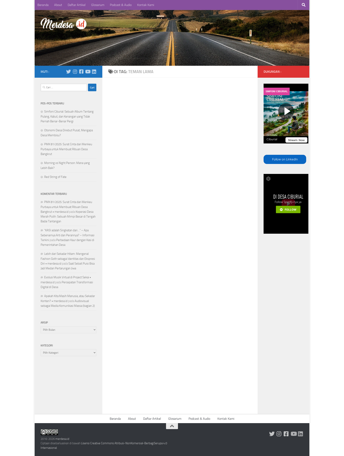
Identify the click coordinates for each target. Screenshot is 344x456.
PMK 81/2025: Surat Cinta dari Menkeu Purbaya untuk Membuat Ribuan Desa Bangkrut (66, 149)
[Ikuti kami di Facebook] (81, 71)
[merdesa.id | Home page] (64, 24)
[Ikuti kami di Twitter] (68, 71)
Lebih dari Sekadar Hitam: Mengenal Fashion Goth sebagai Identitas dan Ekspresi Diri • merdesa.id (68, 258)
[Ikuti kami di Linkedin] (94, 71)
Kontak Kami (145, 5)
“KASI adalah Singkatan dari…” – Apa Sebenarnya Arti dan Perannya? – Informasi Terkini (67, 235)
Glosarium (97, 5)
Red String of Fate (55, 177)
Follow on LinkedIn (285, 159)
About (58, 5)
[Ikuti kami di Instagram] (74, 71)
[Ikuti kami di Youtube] (87, 71)
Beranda (43, 5)
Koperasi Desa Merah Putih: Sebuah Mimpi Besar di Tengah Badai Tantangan (68, 216)
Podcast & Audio (121, 5)
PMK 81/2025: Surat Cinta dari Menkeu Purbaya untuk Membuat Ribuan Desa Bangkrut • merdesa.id (66, 207)
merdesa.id (62, 439)
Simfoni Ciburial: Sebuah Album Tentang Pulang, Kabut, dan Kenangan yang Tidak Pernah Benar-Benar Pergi (67, 116)
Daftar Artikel (77, 5)
